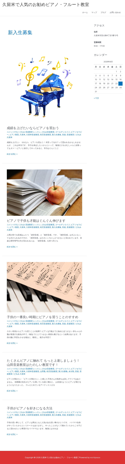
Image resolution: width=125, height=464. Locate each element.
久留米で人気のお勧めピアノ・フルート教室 (45, 4)
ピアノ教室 (14, 134)
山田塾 (43, 371)
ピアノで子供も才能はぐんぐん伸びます (36, 220)
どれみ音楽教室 (48, 132)
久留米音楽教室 (32, 134)
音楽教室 (70, 134)
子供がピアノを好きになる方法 (29, 408)
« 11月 (96, 98)
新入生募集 (56, 134)
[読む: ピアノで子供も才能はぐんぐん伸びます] (44, 192)
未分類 (71, 371)
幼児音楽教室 (45, 134)
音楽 (64, 134)
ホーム (85, 12)
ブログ (103, 12)
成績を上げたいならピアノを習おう (33, 128)
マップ (94, 12)
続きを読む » (12, 154)
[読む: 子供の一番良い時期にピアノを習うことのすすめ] (44, 287)
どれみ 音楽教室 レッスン (30, 132)
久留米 (22, 134)
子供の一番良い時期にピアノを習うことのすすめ (42, 317)
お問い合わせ (115, 12)
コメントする (12, 132)
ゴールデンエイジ (62, 132)
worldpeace (95, 457)
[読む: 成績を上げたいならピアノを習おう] (44, 85)
